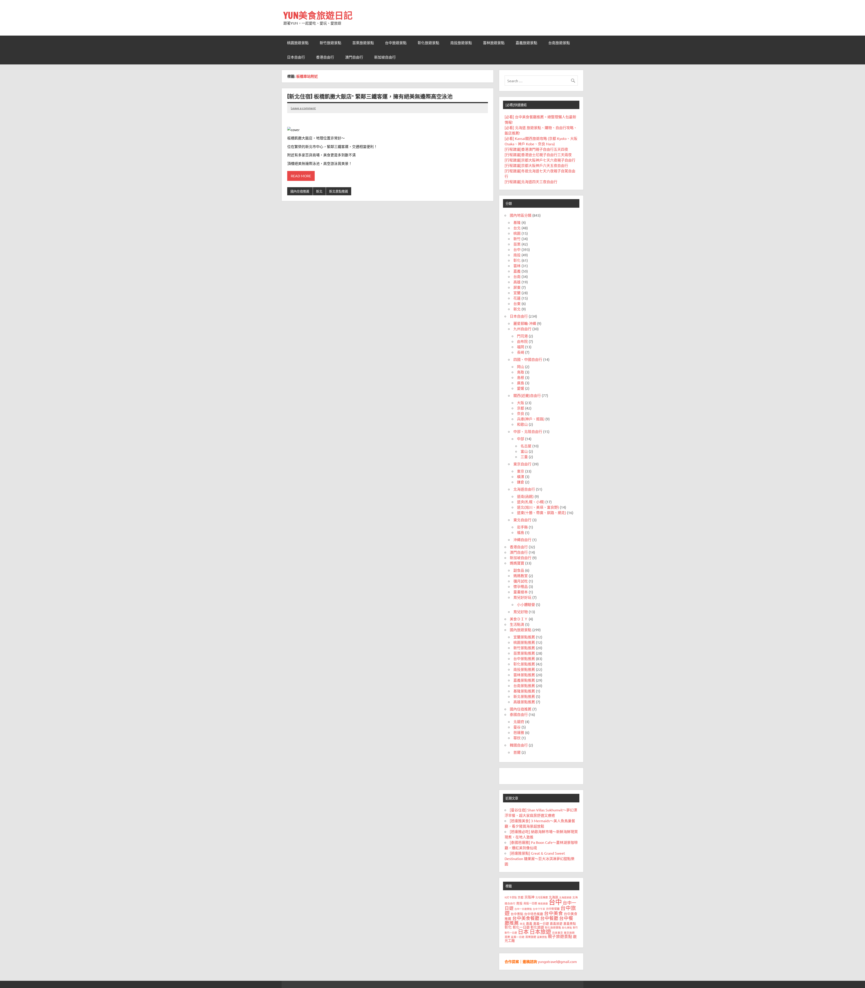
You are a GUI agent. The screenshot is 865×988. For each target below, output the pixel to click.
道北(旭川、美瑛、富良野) (538, 507)
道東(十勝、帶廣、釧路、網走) (541, 512)
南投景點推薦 (524, 669)
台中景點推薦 (524, 658)
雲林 (517, 265)
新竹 (517, 238)
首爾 (517, 752)
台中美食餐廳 (525, 918)
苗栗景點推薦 (524, 653)
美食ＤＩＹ (519, 619)
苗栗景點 (542, 937)
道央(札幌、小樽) (530, 501)
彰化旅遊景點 (428, 42)
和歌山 (522, 424)
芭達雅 (518, 732)
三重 (524, 456)
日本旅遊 (540, 931)
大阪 (520, 402)
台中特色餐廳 (533, 914)
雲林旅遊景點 (494, 42)
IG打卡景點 (511, 897)
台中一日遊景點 (523, 909)
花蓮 (517, 298)
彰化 (517, 260)
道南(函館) (525, 496)
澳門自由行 (354, 57)
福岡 (520, 346)
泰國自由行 (519, 714)
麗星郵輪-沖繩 (524, 323)
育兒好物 (520, 611)
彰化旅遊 (537, 927)
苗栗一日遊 (517, 937)
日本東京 (557, 932)
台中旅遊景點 (396, 42)
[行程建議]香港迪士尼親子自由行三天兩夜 (538, 154)
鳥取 (520, 372)
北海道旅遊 (565, 897)
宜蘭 (517, 292)
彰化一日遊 (521, 927)
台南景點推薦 (524, 685)
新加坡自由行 (385, 57)
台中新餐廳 (553, 909)
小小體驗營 (526, 604)
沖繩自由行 (522, 539)
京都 (520, 408)
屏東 (517, 287)
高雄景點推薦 (524, 701)
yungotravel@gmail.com (557, 961)
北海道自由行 (524, 489)
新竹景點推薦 (524, 647)
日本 (523, 931)
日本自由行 (296, 57)
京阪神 (529, 897)
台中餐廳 (549, 918)
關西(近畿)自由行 (527, 395)
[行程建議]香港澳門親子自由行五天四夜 (536, 149)
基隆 (517, 222)
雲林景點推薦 (524, 674)
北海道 (553, 897)
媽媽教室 (520, 575)
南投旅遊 (543, 903)
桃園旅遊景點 (298, 42)
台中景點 (517, 914)
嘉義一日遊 (541, 923)
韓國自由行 (519, 745)
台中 (517, 249)
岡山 (520, 366)
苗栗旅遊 (530, 937)
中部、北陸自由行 (527, 431)
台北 (517, 227)
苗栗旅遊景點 (363, 42)
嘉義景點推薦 (524, 680)
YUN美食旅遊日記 (318, 15)
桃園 (517, 233)
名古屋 (526, 446)
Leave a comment (303, 108)
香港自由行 (325, 57)
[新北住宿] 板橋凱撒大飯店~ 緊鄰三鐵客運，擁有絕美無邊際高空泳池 (370, 96)
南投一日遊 (530, 903)
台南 (517, 276)
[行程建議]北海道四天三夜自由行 (531, 181)
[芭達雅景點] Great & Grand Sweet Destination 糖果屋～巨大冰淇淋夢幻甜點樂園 (539, 858)
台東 (517, 303)
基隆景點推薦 (524, 691)
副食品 (518, 570)
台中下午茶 (539, 909)
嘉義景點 (569, 923)
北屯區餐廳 (541, 897)
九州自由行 (522, 328)
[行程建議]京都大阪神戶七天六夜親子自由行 (540, 160)
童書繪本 (520, 592)
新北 (319, 191)
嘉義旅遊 (556, 923)
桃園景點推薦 (524, 642)
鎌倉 (520, 482)
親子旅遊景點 (560, 936)
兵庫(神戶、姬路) (530, 419)
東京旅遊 (569, 932)
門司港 (522, 336)
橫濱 (520, 476)
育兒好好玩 (522, 597)
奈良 (520, 413)
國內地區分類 (520, 215)
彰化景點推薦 (524, 664)
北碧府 (518, 721)
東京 (520, 471)
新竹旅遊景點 (330, 42)
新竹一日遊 (511, 932)
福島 (520, 532)
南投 (517, 255)
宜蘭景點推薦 (524, 637)
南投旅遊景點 (461, 42)
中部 (520, 438)
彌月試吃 (520, 581)
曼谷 (517, 727)
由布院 (522, 341)
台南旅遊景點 (559, 42)
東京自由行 (522, 464)
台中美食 (553, 913)
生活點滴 (517, 624)
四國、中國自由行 (527, 359)
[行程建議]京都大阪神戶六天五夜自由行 (536, 165)
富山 (524, 451)
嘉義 (517, 271)
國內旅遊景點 (520, 629)
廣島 (520, 382)
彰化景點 (567, 927)
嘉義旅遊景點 (526, 42)
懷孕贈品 (520, 586)
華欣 (517, 737)
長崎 (520, 352)
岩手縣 (522, 527)
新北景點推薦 (338, 191)
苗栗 (517, 244)
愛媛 (520, 388)
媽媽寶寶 (517, 563)
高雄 (517, 282)
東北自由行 (522, 519)
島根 (520, 377)
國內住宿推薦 (299, 191)
